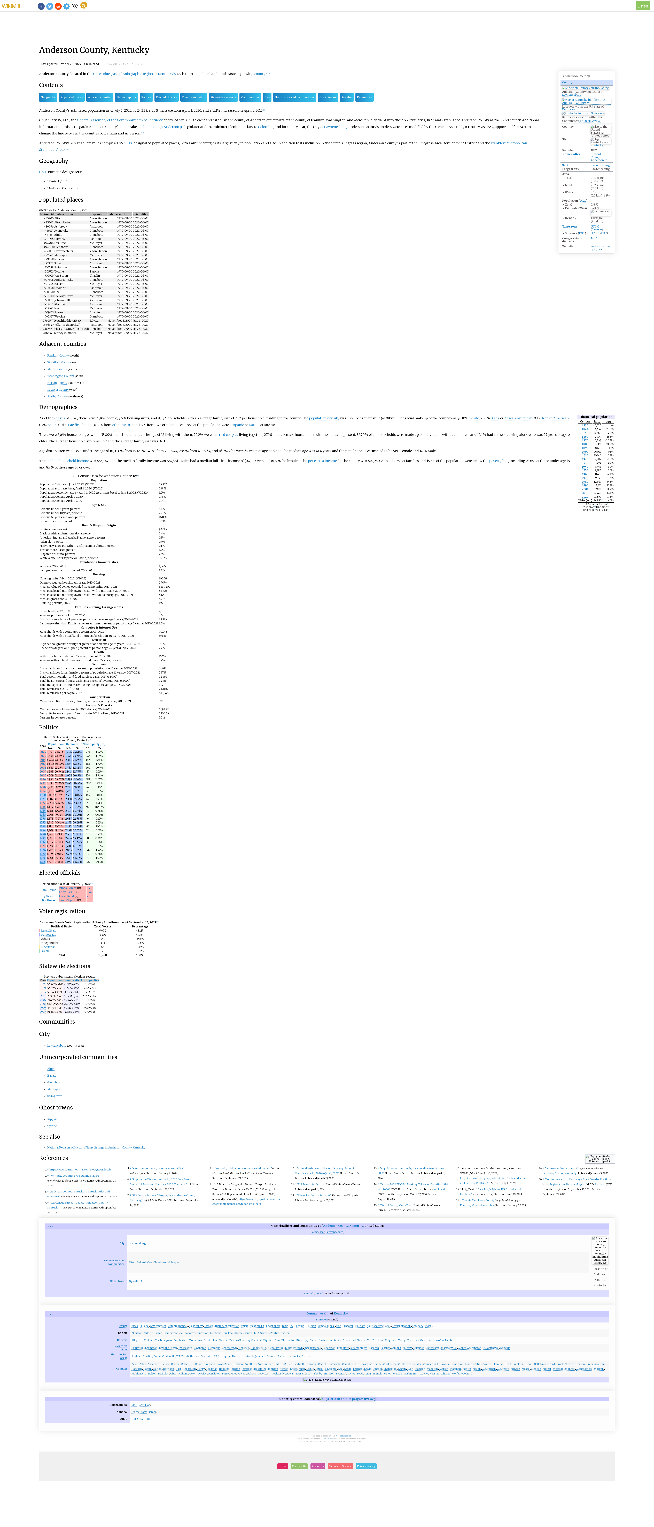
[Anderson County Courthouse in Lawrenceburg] (585, 88)
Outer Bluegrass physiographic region (123, 74)
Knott (293, 1368)
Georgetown (229, 1347)
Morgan (599, 1368)
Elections (215, 1333)
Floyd (507, 1364)
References (364, 97)
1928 (43, 846)
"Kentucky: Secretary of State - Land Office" (158, 1168)
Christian (376, 1364)
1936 (42, 838)
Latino (254, 425)
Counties (121, 1368)
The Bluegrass (163, 1340)
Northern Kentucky (329, 1340)
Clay (393, 1364)
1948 (43, 826)
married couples (225, 435)
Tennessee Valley (417, 1340)
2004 (43, 771)
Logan (402, 1368)
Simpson (329, 1373)
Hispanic (237, 425)
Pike (233, 1373)
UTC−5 (595, 226)
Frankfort (322, 1319)
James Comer (67, 888)
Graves (569, 1364)
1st (593, 238)
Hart (178, 1368)
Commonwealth (318, 1313)
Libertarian (48, 947)
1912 (42, 861)
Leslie (347, 1368)
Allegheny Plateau (142, 1340)
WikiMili (11, 6)
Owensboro (185, 1347)
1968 (43, 806)
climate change (177, 1325)
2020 (583, 200)
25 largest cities (121, 1347)
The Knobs (288, 1340)
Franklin (518, 1364)
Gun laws (228, 1333)
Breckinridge (265, 1364)
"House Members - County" (561, 1168)
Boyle (227, 1364)
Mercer (547, 1368)
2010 (585, 493)
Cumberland (430, 1364)
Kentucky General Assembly (477, 1205)
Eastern (597, 229)
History (208, 1325)
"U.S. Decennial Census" (311, 1184)
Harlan (157, 1368)
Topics (123, 1325)
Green (45, 951)
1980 (585, 481)
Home (283, 1466)
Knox (302, 1368)
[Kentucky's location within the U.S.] (583, 113)
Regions (122, 1340)
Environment (158, 1325)
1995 (43, 1011)
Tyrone (52, 1126)
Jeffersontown (358, 1347)
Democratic (74, 744)
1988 (43, 787)
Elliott (469, 1364)
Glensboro (54, 1082)
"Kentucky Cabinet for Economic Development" (243, 1168)
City (267, 97)
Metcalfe (558, 1368)
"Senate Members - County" (478, 1200)
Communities (250, 97)
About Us (318, 1466)
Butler (288, 1364)
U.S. (605, 117)
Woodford (466, 1373)
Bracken (238, 1364)
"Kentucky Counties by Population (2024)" (74, 1175)
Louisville (137, 1347)
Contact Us (299, 1466)
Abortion (136, 1333)
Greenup (600, 1364)
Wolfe (455, 1373)
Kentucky (568, 109)
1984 (43, 791)
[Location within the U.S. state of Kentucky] (586, 103)
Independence (312, 1347)
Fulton (528, 1364)
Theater (348, 1325)
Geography (48, 97)
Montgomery (584, 1368)
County (567, 82)
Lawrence (331, 1368)
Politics (146, 97)
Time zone (570, 226)
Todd (360, 1373)
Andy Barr (65, 892)
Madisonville (449, 1347)
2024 (43, 752)
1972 (42, 803)
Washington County (60, 376)
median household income (67, 461)
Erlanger (418, 1347)
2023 (43, 984)
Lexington (151, 1347)
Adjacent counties (100, 97)
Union (387, 1373)
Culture (148, 1333)
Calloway (311, 1364)
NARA (134, 1419)
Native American (555, 418)
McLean (515, 1368)
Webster (434, 1373)
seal (332, 1325)
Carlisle (335, 1364)
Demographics (126, 97)
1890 (585, 448)
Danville (505, 1347)
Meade (526, 1368)
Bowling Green (168, 1347)
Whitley (445, 1373)
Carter (356, 1364)
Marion (443, 1368)
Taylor (351, 1373)
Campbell (324, 1364)
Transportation (401, 1325)
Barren (175, 1364)
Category (417, 1325)
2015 (43, 992)
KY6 (89, 892)
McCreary (503, 1368)
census (59, 418)
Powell (241, 1373)
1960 (585, 474)
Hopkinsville (258, 1347)
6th (598, 238)
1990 (585, 485)
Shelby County (57, 396)
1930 (585, 463)
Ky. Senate (49, 896)
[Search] (83, 5)
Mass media (257, 1325)
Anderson (153, 1364)
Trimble (377, 1373)
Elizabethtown (294, 1347)
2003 (43, 1004)
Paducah (374, 1347)
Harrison (168, 1368)
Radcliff (385, 1347)
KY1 (89, 888)
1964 (43, 810)
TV (291, 1325)
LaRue (310, 1368)
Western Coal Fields (440, 1340)
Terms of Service (340, 1466)
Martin (467, 1368)
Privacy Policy (366, 1466)
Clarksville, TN (171, 1356)
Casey (365, 1364)
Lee (340, 1368)
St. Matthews (491, 1347)
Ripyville (53, 1119)
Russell (300, 1373)
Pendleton (214, 1373)
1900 (585, 451)
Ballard (52, 1075)
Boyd (220, 1364)
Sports (285, 1333)
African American (518, 418)
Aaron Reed (66, 896)
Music (244, 1325)
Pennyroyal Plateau (354, 1340)
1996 (43, 779)
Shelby (318, 1373)
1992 (43, 783)
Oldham (183, 1373)
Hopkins (224, 1368)
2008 (43, 767)
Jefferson (247, 1368)
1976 (42, 799)
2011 (43, 996)
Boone (199, 1364)
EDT (604, 233)
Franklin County (58, 355)
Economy (189, 1333)
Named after (571, 154)
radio (285, 1325)
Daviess (444, 1364)
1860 (585, 436)
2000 (585, 489)
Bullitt (279, 1364)
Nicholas (163, 1373)
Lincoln (377, 1368)
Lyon (410, 1368)
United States (139, 1411)
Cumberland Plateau (216, 1340)
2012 (42, 763)
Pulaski (251, 1373)
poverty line (498, 461)
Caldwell (299, 1364)
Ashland (396, 1347)
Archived (439, 1189)
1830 (585, 425)
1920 (585, 459)
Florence (243, 1347)
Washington (411, 1373)
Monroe (570, 1368)
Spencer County (58, 389)
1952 (42, 822)
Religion (311, 1325)
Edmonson (456, 1364)
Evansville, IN (209, 1356)
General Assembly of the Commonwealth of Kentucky (120, 120)
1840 (585, 429)
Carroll (346, 1364)
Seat (565, 165)
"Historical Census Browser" (314, 1195)
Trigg (367, 1373)
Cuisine (144, 1325)
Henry (201, 1368)
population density (324, 418)
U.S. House (49, 890)
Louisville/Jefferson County (259, 1356)
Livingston (390, 1368)
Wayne (424, 1373)
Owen (192, 1373)
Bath (184, 1364)
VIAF (134, 1405)
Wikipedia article (343, 1435)
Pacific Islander (80, 425)
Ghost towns (328, 97)
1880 (585, 444)
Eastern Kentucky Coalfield (245, 1340)
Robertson (264, 1373)
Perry (225, 1373)
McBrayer (53, 1089)
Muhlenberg (138, 1373)
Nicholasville (275, 1347)
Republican (56, 744)
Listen (642, 6)
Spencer (341, 1373)
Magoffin (432, 1368)
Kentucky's (167, 74)
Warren (397, 1373)
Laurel (319, 1368)
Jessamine (260, 1368)
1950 (585, 470)
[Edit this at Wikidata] (347, 1399)
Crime (158, 1333)
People (300, 1325)
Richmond (214, 1347)
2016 (42, 759)
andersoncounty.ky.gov (600, 248)
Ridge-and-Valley (395, 1340)
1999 (43, 1007)
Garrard (550, 1364)
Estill (477, 1364)
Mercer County (57, 369)
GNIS (128, 143)
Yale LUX (145, 1419)
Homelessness (243, 1333)
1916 (42, 857)
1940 (585, 466)
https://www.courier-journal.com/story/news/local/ (80, 1169)
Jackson (235, 1368)
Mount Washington (469, 1347)
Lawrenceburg (571, 94)
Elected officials (166, 97)
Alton (51, 1068)
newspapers (273, 1325)
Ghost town (117, 1281)
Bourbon (210, 1364)
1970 (585, 478)
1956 (42, 818)
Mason (477, 1368)
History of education (227, 1325)
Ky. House (49, 900)
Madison (420, 1368)
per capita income (322, 461)
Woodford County (59, 362)
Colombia (265, 127)
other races (121, 425)
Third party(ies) (94, 744)
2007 (43, 1000)
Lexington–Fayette (229, 1356)
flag (338, 1325)
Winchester (432, 1347)
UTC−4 (595, 233)
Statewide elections (223, 97)
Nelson (152, 1373)
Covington (200, 1347)
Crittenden (415, 1364)
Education (202, 1333)
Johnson (273, 1368)
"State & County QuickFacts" (396, 1205)
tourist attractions (378, 1325)
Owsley (202, 1373)
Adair (134, 1364)
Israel (152, 1411)
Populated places (72, 97)
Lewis (367, 1368)
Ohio (173, 1373)
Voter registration (193, 97)
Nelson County (57, 382)
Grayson (580, 1364)
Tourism (360, 1325)
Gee (149, 1262)
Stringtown (54, 1096)
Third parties (89, 980)
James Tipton (67, 900)
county (259, 74)
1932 (42, 842)
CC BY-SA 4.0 (327, 1438)
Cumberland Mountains (188, 1340)
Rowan (290, 1373)
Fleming (498, 1364)
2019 (43, 988)
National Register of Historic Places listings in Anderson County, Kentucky (96, 1147)
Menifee (536, 1368)
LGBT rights (261, 1333)
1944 (43, 830)
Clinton (402, 1364)
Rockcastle (278, 1373)
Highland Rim (271, 1340)
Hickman (211, 1368)
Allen (143, 1364)
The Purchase (375, 1340)
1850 (585, 433)
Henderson (328, 1347)
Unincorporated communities (294, 97)
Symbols (323, 1325)
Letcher (357, 1368)
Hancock (136, 1368)
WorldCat (144, 1405)
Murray (407, 1347)
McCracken (489, 1368)
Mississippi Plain (306, 1340)
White (474, 418)
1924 (43, 850)
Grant (559, 1364)
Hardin (147, 1368)
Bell (191, 1364)
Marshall (455, 1368)
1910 (585, 455)
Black (495, 418)
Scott (309, 1373)
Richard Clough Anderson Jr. (599, 157)
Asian (52, 425)
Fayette (486, 1364)
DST (582, 233)
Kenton (284, 1368)
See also (346, 97)
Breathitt (250, 1364)
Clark (386, 1364)
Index (134, 1325)
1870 (585, 440)
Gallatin (539, 1364)
